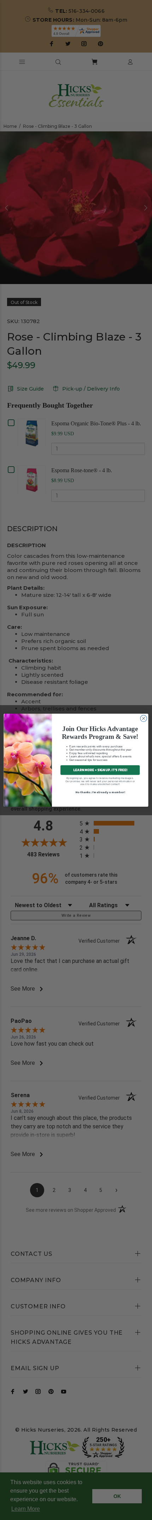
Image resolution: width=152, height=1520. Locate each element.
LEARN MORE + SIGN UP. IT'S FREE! (100, 769)
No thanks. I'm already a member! (100, 792)
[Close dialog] (143, 718)
